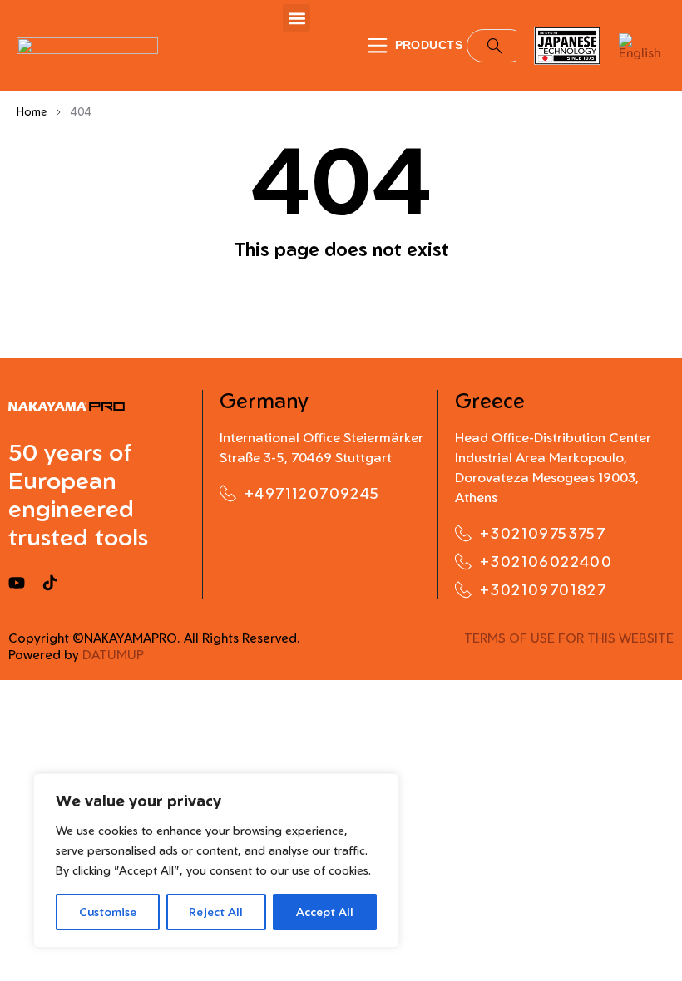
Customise (107, 912)
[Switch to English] (642, 46)
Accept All (324, 912)
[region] (216, 860)
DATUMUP (113, 655)
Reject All (216, 912)
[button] (296, 18)
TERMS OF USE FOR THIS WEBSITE (569, 638)
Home (32, 111)
